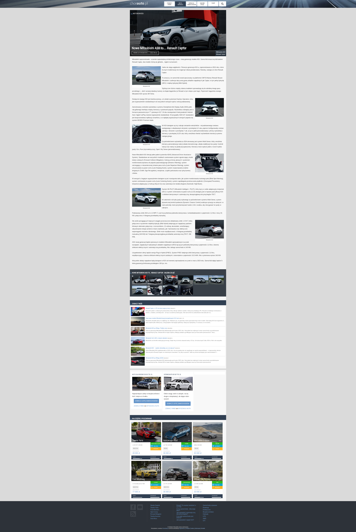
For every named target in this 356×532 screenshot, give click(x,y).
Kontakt (203, 528)
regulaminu (182, 528)
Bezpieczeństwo (208, 512)
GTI (204, 520)
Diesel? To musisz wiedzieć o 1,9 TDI (186, 506)
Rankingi (206, 507)
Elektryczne (207, 509)
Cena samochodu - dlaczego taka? (185, 509)
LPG (204, 516)
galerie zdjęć (202, 3)
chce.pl (139, 2)
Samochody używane (210, 505)
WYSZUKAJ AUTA (153, 406)
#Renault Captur (220, 54)
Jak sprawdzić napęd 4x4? (185, 520)
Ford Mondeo (154, 509)
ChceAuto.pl (165, 528)
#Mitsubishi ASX (220, 52)
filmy (213, 3)
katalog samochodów (191, 3)
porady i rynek (169, 3)
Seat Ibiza (153, 518)
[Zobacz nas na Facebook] (133, 510)
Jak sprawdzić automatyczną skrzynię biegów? (185, 513)
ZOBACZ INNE (139, 406)
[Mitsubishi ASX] (146, 84)
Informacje (197, 528)
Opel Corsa (154, 512)
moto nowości (180, 3)
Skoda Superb (155, 505)
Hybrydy (205, 514)
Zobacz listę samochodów (146, 401)
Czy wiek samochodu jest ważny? (184, 517)
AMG (204, 518)
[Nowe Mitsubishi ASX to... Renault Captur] (139, 284)
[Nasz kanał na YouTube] (140, 510)
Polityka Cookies (190, 528)
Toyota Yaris (154, 507)
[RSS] (133, 516)
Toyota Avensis (155, 516)
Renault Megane (155, 514)
